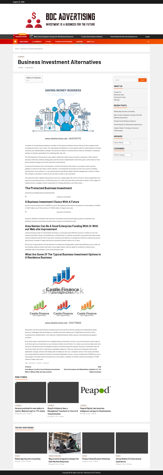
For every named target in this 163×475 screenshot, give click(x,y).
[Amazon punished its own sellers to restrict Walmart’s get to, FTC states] (30, 392)
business (38, 363)
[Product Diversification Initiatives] (98, 443)
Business (79, 41)
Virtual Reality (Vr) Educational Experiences (114, 36)
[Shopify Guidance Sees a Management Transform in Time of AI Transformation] (63, 392)
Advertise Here (119, 95)
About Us (90, 41)
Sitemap (116, 100)
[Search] (148, 41)
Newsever (87, 473)
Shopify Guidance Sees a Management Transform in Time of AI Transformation (63, 411)
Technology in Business (63, 41)
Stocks (48, 41)
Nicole (21, 67)
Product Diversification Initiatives (82, 36)
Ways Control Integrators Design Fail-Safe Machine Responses (44, 36)
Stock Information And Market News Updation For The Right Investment (82, 369)
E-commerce (36, 41)
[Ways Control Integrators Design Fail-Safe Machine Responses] (65, 443)
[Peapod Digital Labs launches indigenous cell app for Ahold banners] (95, 392)
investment (46, 363)
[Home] (15, 41)
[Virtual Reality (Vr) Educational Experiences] (132, 443)
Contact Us (117, 92)
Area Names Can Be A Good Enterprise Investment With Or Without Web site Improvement (42, 369)
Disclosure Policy (120, 97)
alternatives (32, 363)
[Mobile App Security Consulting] (31, 443)
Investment (24, 41)
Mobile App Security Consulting (124, 111)
